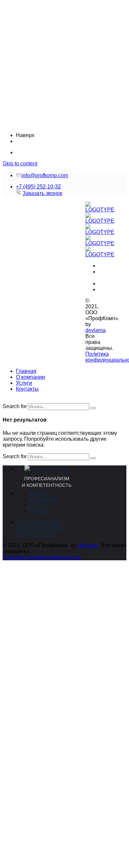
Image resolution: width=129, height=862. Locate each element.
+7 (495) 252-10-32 (38, 186)
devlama (95, 330)
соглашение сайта (67, 618)
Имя (19, 778)
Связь (21, 805)
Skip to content (20, 163)
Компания (24, 791)
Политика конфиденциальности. (42, 557)
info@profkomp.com (44, 175)
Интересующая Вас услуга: (43, 818)
